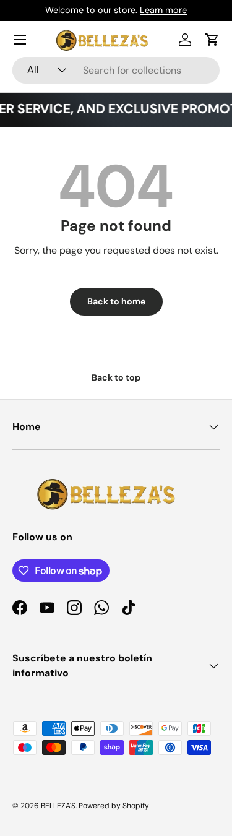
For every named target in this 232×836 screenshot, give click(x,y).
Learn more (163, 9)
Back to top (116, 377)
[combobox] (116, 70)
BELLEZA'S (58, 806)
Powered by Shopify (114, 806)
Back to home (116, 301)
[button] (212, 39)
